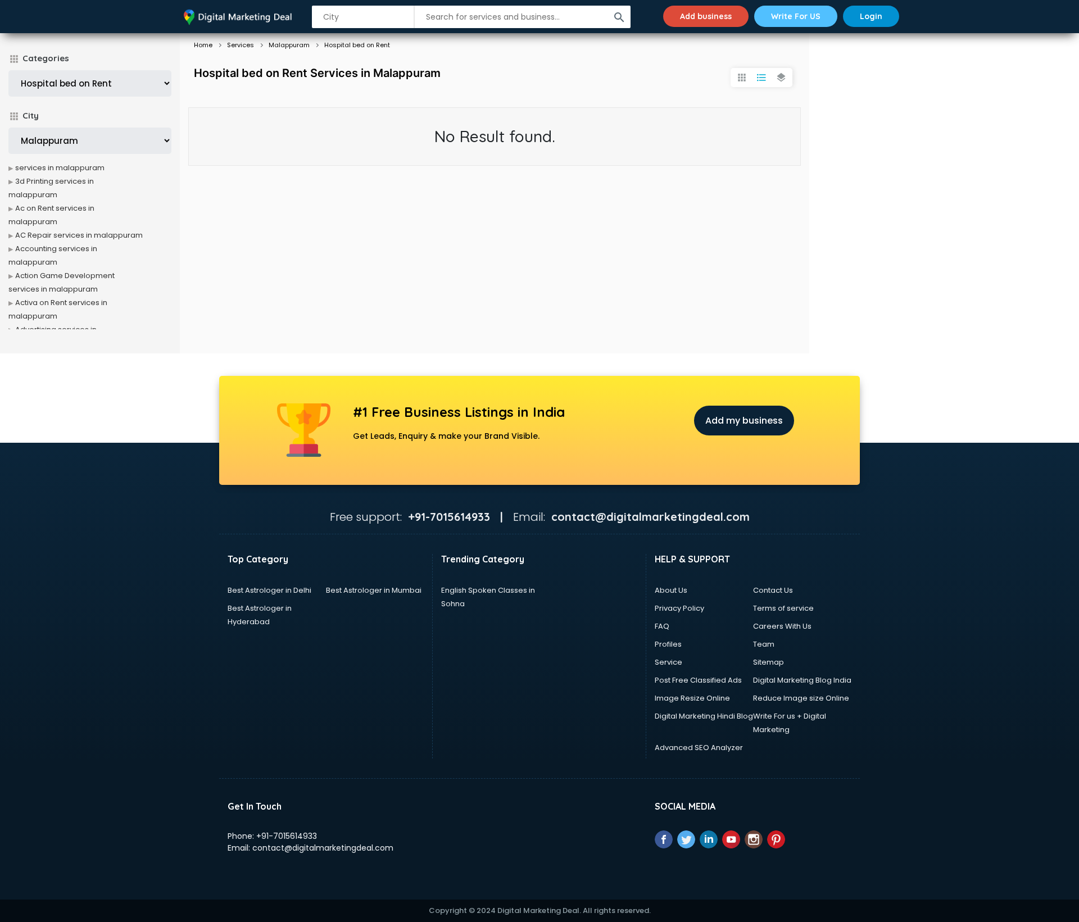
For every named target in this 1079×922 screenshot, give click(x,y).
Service (668, 662)
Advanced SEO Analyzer (699, 747)
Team (763, 644)
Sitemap (768, 662)
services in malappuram (60, 167)
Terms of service (783, 608)
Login (871, 16)
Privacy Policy (679, 608)
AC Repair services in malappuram (79, 235)
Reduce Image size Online (801, 698)
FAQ (662, 626)
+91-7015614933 (286, 836)
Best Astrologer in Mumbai (373, 590)
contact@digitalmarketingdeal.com (322, 847)
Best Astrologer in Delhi (269, 590)
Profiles (668, 644)
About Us (671, 590)
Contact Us (773, 590)
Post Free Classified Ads (698, 680)
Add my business (744, 420)
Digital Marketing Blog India (802, 680)
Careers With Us (782, 626)
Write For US (795, 16)
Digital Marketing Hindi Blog (704, 716)
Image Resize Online (692, 698)
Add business (706, 16)
